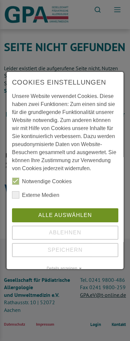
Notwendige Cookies (47, 181)
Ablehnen (65, 232)
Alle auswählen (65, 215)
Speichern (65, 250)
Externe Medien (40, 195)
